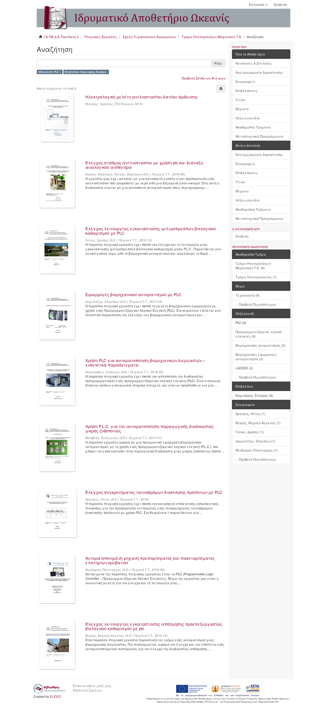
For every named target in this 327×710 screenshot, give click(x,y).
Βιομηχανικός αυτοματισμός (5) (260, 345)
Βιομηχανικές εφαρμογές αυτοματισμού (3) (256, 356)
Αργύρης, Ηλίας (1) (250, 413)
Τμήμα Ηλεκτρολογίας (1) (256, 277)
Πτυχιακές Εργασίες (101, 37)
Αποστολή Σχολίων (87, 690)
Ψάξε (218, 63)
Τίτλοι (240, 100)
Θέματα (242, 109)
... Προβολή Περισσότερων (256, 304)
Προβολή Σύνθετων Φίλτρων (203, 78)
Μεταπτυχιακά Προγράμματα (259, 136)
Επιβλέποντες (247, 90)
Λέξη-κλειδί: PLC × (49, 71)
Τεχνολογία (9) (248, 295)
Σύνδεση (242, 236)
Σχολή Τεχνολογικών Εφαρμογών (149, 37)
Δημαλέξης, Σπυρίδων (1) (255, 441)
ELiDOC (55, 696)
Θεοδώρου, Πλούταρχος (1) (257, 450)
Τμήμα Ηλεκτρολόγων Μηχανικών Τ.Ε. (212, 37)
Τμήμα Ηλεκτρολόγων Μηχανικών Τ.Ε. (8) (253, 265)
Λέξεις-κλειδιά (248, 118)
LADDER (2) (244, 368)
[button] (258, 4)
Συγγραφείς (245, 81)
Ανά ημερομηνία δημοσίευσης (259, 72)
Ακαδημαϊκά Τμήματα (253, 127)
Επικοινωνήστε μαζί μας (92, 686)
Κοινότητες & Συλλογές (254, 63)
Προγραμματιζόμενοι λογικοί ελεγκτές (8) (259, 334)
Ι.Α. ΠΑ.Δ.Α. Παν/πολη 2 (61, 37)
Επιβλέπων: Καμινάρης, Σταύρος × (86, 71)
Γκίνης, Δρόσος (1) (250, 432)
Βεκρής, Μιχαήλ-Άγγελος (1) (258, 423)
